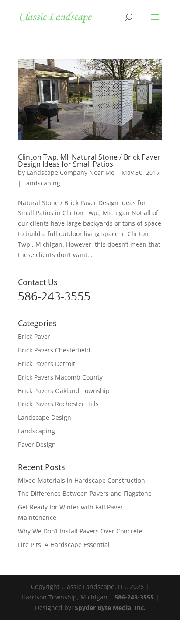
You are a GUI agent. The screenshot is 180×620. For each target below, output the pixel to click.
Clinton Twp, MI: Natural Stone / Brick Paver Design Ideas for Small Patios (89, 160)
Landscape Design (44, 417)
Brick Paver (34, 336)
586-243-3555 (134, 597)
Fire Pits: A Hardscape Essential (64, 544)
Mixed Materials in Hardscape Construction (81, 480)
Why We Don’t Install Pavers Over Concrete (80, 531)
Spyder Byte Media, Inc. (110, 607)
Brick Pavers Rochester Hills (58, 404)
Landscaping (41, 183)
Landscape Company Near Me (70, 172)
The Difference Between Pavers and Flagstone (85, 493)
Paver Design (37, 444)
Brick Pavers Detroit (46, 363)
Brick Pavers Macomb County (60, 377)
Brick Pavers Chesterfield (54, 350)
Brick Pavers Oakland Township (64, 391)
